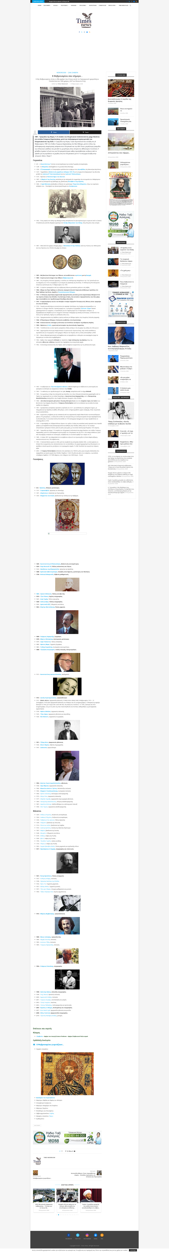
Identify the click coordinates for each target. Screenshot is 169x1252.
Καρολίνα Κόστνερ (45, 804)
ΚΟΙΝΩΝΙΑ (73, 5)
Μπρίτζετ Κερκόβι (45, 799)
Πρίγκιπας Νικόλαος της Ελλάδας (49, 881)
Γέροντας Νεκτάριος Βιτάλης (48, 1015)
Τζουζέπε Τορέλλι (45, 841)
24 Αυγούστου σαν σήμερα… (119, 153)
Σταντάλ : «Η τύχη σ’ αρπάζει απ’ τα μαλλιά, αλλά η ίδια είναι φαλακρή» (127, 434)
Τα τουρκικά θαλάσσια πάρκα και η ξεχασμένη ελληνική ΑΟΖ (126, 262)
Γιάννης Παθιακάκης (46, 1005)
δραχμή (88, 275)
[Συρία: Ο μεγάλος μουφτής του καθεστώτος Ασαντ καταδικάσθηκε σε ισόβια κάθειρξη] (67, 1196)
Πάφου (51, 1116)
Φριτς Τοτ (43, 884)
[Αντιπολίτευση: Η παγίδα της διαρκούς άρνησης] (121, 88)
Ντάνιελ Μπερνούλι (47, 574)
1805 (37, 594)
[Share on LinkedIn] (70, 1151)
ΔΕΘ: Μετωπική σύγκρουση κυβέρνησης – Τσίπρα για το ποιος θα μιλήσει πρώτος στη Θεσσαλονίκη (120, 467)
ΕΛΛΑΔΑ (55, 5)
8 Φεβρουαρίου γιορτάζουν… (50, 1044)
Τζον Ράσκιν (44, 596)
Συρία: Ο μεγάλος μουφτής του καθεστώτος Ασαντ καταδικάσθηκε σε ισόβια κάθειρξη (120, 481)
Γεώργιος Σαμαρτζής (47, 636)
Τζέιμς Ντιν (44, 742)
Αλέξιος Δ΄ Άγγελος (45, 814)
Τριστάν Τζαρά (86, 308)
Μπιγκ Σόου (44, 796)
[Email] (134, 1)
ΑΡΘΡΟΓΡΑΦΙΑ (93, 5)
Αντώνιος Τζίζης (45, 942)
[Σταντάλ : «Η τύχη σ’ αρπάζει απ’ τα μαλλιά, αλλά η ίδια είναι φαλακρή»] (113, 433)
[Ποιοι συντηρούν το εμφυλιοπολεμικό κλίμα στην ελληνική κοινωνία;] (113, 111)
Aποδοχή (133, 1250)
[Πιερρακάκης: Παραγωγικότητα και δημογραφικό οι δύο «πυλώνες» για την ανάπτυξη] (113, 358)
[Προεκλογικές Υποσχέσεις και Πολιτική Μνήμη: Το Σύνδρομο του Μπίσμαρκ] (113, 121)
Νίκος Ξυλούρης (45, 937)
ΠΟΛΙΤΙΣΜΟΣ (64, 5)
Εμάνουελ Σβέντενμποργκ (48, 572)
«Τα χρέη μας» (125, 270)
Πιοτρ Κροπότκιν (46, 876)
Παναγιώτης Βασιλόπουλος (48, 801)
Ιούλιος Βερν (44, 602)
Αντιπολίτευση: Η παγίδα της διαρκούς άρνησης (119, 100)
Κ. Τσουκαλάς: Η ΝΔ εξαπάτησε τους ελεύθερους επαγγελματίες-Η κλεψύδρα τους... (91, 1192)
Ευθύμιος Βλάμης (45, 878)
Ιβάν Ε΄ (42, 838)
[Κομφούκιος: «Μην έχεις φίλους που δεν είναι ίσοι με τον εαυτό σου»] (113, 444)
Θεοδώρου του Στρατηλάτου (45, 1098)
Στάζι (49, 325)
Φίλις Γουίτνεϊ (45, 1013)
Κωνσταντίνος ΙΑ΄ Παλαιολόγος (50, 564)
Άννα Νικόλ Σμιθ (45, 1010)
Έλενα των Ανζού (45, 825)
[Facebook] (79, 32)
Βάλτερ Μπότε (44, 886)
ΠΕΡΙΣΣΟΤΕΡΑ (111, 5)
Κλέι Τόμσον (44, 807)
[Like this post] (63, 1151)
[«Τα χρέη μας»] (113, 273)
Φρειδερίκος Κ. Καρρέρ (47, 849)
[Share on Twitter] (67, 1151)
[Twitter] (129, 1)
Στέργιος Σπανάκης (46, 966)
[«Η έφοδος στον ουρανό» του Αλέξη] (113, 250)
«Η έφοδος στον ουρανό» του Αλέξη (127, 249)
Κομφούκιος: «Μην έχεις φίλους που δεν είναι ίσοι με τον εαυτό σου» (126, 445)
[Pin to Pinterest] (69, 1151)
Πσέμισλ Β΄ (43, 822)
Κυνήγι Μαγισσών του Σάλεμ (73, 223)
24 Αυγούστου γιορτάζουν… (125, 163)
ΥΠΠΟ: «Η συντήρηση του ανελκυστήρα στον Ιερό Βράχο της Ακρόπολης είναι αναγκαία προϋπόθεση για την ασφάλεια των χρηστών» (121, 459)
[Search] (130, 5)
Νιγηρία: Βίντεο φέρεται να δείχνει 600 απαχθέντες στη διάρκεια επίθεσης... (44, 1206)
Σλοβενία (40, 1036)
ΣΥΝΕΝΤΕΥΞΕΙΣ (102, 5)
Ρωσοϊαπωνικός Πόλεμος (66, 292)
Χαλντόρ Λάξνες (45, 992)
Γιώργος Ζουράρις (45, 1000)
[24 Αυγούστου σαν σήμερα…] (121, 142)
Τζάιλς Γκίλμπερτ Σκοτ (46, 892)
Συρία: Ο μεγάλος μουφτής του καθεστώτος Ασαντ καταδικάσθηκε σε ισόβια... (67, 1206)
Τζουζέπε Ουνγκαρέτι (47, 649)
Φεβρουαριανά (68, 278)
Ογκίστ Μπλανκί (45, 594)
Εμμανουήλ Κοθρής (46, 997)
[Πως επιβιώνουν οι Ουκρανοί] (113, 284)
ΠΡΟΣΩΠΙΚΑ (83, 5)
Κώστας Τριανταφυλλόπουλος (50, 783)
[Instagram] (131, 1)
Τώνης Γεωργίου (45, 1002)
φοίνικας (79, 275)
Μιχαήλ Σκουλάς (45, 939)
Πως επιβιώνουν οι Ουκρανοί (127, 283)
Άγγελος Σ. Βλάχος (46, 1007)
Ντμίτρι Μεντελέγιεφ (47, 607)
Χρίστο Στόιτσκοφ (45, 793)
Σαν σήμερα (37, 1125)
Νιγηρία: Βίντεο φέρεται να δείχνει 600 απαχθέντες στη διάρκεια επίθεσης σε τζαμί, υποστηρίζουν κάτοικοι (120, 474)
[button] (46, 1)
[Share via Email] (74, 1151)
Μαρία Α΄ (42, 830)
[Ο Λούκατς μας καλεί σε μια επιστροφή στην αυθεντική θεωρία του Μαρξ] (113, 390)
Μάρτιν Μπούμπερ (46, 639)
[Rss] (136, 1)
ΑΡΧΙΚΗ (39, 5)
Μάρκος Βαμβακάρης (47, 914)
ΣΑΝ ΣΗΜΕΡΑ (46, 5)
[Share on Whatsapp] (72, 1151)
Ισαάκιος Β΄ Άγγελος (46, 817)
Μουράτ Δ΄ (43, 833)
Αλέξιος (42, 836)
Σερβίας (51, 1113)
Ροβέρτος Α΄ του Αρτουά (47, 820)
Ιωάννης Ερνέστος (45, 828)
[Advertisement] (84, 54)
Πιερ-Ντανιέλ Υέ (45, 566)
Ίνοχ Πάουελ (44, 994)
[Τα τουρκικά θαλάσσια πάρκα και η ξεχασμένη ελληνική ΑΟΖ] (113, 261)
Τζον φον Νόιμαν (45, 889)
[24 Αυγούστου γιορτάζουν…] (113, 165)
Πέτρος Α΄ (43, 843)
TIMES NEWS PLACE (123, 5)
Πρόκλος (42, 488)
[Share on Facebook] (65, 1151)
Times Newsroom (63, 84)
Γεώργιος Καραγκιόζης (46, 945)
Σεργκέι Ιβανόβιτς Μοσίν (47, 846)
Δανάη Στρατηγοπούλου (48, 698)
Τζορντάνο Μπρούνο (79, 184)
